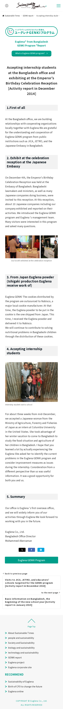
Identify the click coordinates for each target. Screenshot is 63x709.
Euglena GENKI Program (31, 560)
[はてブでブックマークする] (40, 550)
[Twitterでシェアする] (22, 550)
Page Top (31, 626)
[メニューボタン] (59, 5)
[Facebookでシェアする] (31, 550)
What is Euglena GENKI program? (30, 53)
